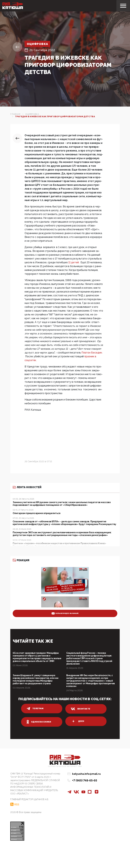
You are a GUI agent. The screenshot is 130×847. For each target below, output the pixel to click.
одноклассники (41, 722)
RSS (16, 804)
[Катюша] (12, 5)
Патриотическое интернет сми (65, 766)
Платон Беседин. (91, 352)
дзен (81, 721)
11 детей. (74, 262)
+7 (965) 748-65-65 (84, 780)
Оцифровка (37, 44)
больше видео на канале (67, 613)
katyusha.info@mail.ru (86, 773)
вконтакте (83, 709)
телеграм (37, 708)
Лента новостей (29, 487)
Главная (15, 114)
